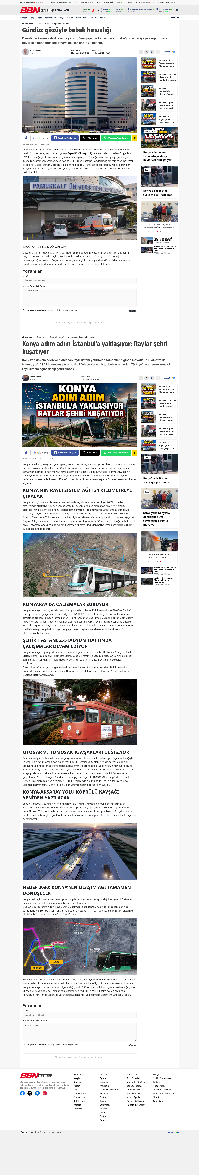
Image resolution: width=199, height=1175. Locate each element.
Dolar (105, 9)
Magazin (104, 1085)
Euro (118, 9)
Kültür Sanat (80, 1101)
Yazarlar (104, 1082)
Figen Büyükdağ (76, 153)
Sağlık (103, 1097)
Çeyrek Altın (164, 9)
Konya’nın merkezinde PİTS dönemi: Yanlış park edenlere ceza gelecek (167, 91)
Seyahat (104, 1093)
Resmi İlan (81, 17)
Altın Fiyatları (133, 1093)
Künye (156, 1074)
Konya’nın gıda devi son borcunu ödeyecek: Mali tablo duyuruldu (167, 105)
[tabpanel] (159, 218)
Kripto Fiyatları (134, 1097)
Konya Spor (50, 17)
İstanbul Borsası (135, 1085)
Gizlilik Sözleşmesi (162, 1078)
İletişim (156, 1082)
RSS (25, 1132)
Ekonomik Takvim (136, 1101)
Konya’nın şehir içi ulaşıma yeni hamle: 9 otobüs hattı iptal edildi (167, 77)
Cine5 (156, 1097)
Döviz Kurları (133, 1089)
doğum (55, 153)
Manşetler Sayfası (136, 1082)
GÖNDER (132, 311)
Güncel (23, 17)
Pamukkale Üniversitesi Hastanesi (73, 149)
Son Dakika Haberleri (164, 1093)
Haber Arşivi (159, 1085)
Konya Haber (35, 17)
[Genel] (159, 176)
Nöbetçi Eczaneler (136, 1104)
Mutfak (103, 1108)
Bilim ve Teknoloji (109, 1089)
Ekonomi (93, 17)
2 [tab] (160, 231)
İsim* (25, 276)
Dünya (103, 1074)
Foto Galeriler (134, 1078)
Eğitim (103, 1078)
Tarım (102, 17)
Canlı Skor (158, 1101)
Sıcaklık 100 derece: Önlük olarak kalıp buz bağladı (159, 226)
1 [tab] (157, 231)
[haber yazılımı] (173, 1132)
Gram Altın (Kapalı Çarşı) (141, 9)
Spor (76, 1089)
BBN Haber (28, 23)
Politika (77, 1104)
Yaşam (70, 17)
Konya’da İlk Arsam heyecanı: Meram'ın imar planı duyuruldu (166, 63)
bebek (116, 168)
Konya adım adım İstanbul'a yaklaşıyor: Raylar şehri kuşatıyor (157, 156)
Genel (103, 1112)
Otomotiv (105, 1104)
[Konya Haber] (159, 137)
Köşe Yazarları (134, 1074)
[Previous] (148, 230)
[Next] (169, 230)
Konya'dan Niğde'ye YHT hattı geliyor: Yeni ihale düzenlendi (167, 119)
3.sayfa (39, 23)
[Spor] (159, 498)
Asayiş (61, 17)
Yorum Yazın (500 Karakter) (35, 286)
